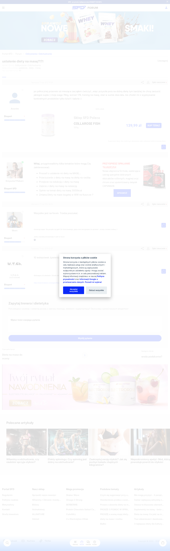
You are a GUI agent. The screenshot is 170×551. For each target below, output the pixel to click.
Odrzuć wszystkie (96, 290)
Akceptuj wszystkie (73, 290)
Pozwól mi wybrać (93, 282)
